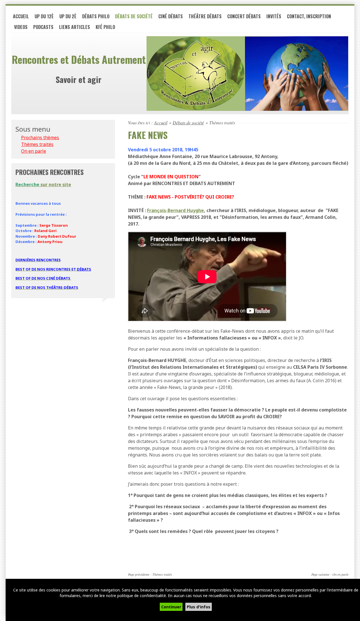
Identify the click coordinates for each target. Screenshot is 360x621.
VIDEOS (21, 27)
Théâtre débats (205, 16)
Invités (273, 16)
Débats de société (134, 16)
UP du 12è (44, 16)
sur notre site (43, 184)
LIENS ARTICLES (74, 27)
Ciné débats (170, 16)
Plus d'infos (198, 606)
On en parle (340, 574)
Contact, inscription (309, 16)
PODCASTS (43, 27)
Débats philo (95, 16)
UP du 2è (67, 16)
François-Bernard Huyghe (175, 210)
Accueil (21, 16)
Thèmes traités (162, 574)
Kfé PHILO (105, 27)
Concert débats (244, 16)
